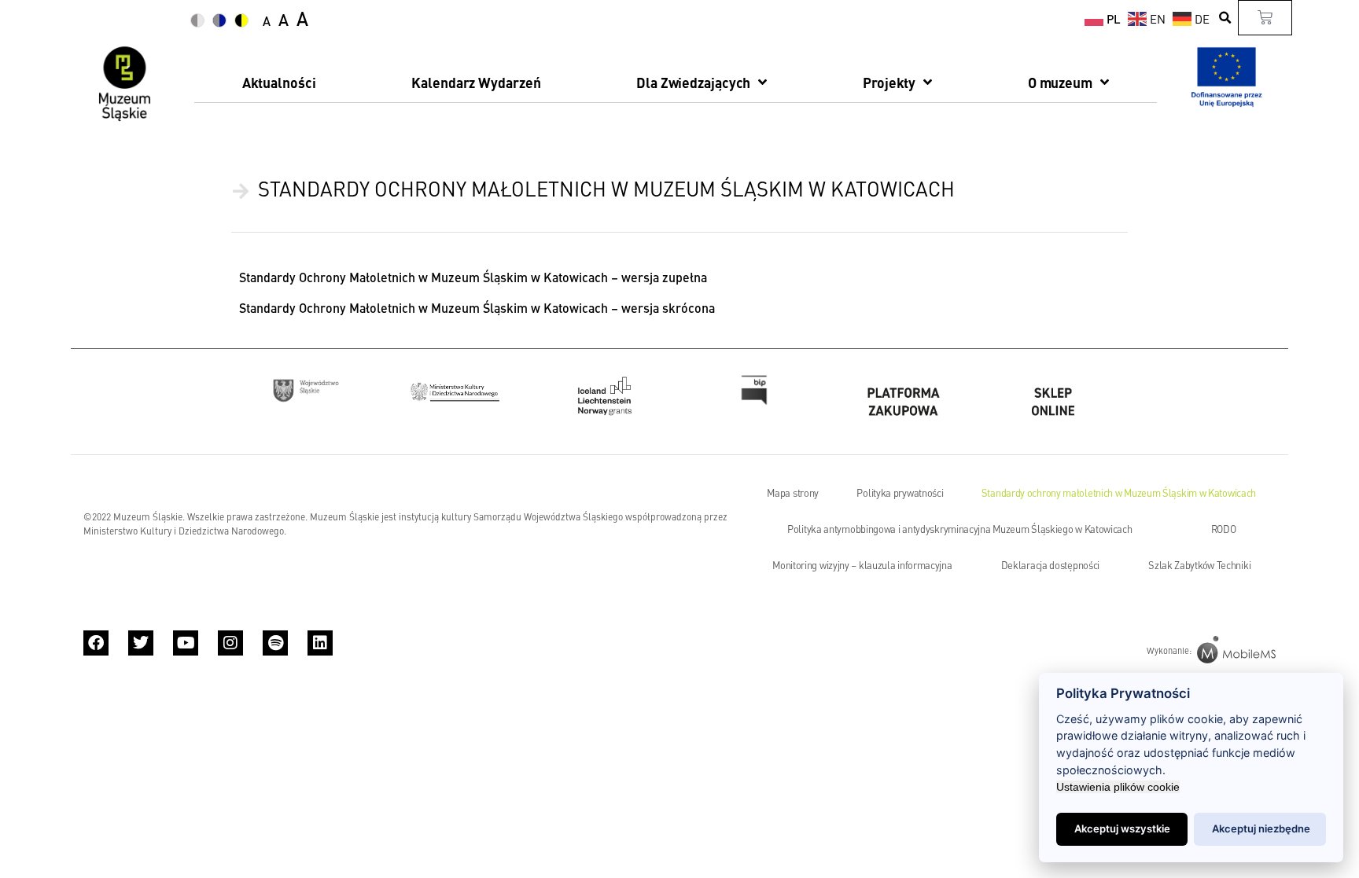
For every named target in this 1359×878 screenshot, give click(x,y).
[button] (1226, 18)
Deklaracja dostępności (1050, 565)
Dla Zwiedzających (693, 82)
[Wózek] (1265, 17)
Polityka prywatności (899, 493)
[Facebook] (96, 643)
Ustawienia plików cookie (1118, 787)
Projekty (889, 82)
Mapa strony (793, 493)
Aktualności (279, 82)
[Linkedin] (320, 643)
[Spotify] (275, 643)
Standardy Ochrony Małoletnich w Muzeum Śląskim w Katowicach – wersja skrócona (477, 308)
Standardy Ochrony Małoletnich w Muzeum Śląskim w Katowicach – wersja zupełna (473, 277)
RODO (1223, 529)
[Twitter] (140, 643)
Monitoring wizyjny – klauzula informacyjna (862, 565)
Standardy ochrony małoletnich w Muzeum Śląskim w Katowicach (1119, 493)
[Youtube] (185, 643)
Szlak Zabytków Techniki (1199, 565)
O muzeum (1060, 82)
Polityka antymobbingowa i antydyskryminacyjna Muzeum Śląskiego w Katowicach (959, 529)
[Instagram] (230, 643)
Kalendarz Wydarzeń (475, 82)
